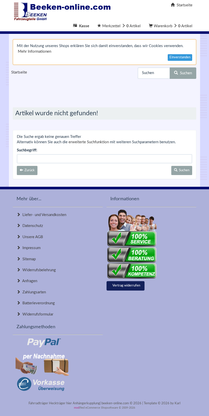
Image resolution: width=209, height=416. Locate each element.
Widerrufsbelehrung (38, 270)
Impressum (30, 248)
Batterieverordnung (37, 303)
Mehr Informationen (34, 51)
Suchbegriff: (27, 150)
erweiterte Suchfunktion (89, 142)
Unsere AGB (31, 237)
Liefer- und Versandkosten (43, 215)
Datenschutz (31, 226)
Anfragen (28, 281)
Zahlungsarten (33, 292)
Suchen (185, 73)
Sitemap (28, 259)
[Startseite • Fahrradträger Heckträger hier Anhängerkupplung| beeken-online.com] (64, 10)
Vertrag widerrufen (126, 285)
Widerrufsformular (36, 314)
